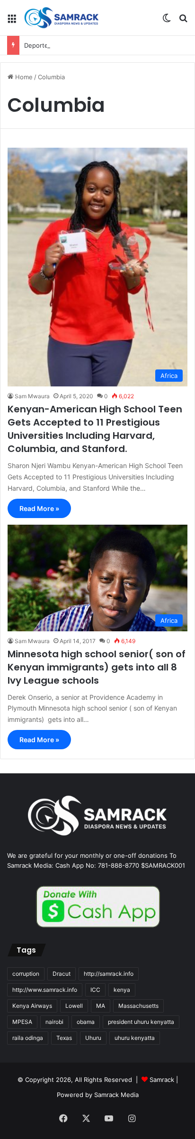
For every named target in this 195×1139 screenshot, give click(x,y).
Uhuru (93, 1037)
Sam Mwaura (32, 396)
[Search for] (183, 21)
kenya (122, 989)
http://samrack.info (108, 973)
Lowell (74, 1005)
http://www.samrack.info (44, 989)
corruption (25, 973)
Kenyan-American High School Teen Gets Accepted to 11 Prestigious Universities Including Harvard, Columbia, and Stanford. (95, 428)
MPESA (22, 1021)
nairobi (54, 1021)
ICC (95, 989)
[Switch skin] (166, 21)
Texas (64, 1037)
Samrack (162, 1079)
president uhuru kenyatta (141, 1021)
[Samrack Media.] (61, 18)
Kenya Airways (32, 1005)
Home (23, 77)
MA (100, 1005)
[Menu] (12, 21)
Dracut (62, 973)
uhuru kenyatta (135, 1037)
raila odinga (27, 1037)
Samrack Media (116, 1094)
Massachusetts (138, 1005)
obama (86, 1021)
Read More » (39, 508)
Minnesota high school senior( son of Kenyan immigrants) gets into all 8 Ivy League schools (97, 667)
